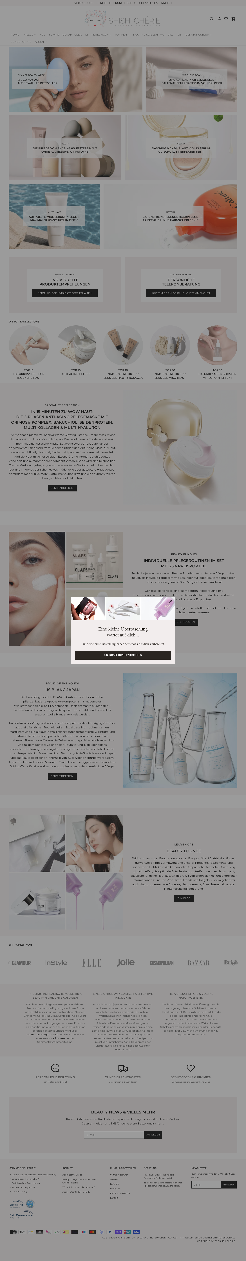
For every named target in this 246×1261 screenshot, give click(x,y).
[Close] (171, 599)
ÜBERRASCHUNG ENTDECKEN (123, 656)
